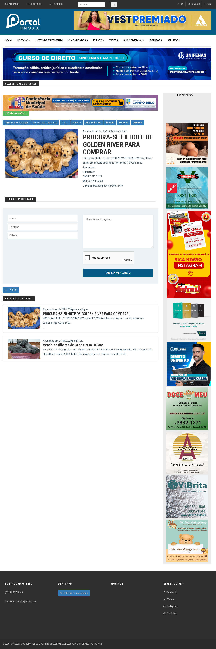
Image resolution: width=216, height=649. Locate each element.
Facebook (171, 592)
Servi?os (172, 40)
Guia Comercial (132, 40)
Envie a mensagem (118, 272)
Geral (65, 122)
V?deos (113, 40)
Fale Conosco (56, 4)
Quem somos (11, 4)
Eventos (98, 40)
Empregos (156, 40)
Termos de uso (33, 4)
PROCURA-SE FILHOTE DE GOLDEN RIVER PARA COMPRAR (86, 314)
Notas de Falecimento (49, 40)
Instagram (172, 606)
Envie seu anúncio (16, 113)
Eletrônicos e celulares (45, 122)
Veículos (137, 122)
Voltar (13, 289)
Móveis (110, 122)
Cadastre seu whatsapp (75, 593)
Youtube (171, 613)
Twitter (171, 599)
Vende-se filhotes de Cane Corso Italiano (73, 345)
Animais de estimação (17, 122)
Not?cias (23, 40)
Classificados (77, 40)
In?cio (8, 40)
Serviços (123, 122)
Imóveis (77, 122)
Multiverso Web (93, 644)
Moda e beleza (93, 122)
